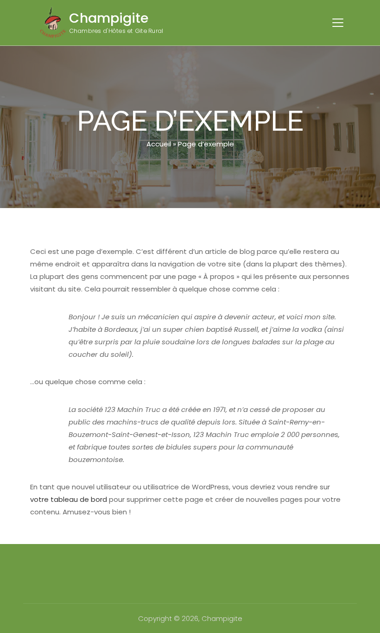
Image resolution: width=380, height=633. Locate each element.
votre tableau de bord (68, 499)
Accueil (158, 144)
